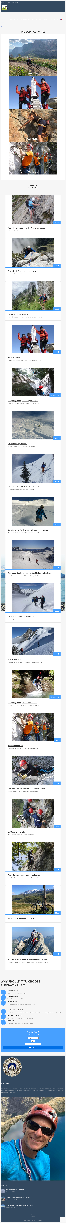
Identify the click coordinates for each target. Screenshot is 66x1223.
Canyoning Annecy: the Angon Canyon (23, 400)
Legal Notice (27, 1220)
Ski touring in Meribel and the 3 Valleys (23, 487)
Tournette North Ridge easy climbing (18, 1197)
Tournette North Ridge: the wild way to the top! (27, 959)
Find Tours (33, 1047)
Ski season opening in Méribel (15, 1189)
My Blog (38, 19)
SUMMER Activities (27, 19)
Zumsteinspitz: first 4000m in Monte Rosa (19, 1205)
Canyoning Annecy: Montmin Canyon (22, 702)
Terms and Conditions (37, 1220)
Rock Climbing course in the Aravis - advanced (26, 228)
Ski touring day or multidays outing (22, 616)
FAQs (45, 19)
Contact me (54, 19)
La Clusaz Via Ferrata (16, 832)
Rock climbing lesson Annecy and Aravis (24, 875)
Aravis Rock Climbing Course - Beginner (24, 271)
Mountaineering (14, 357)
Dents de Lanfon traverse (18, 314)
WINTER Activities (12, 19)
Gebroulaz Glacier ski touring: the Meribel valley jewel (30, 573)
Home (2, 19)
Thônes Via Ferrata (15, 746)
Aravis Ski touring (15, 659)
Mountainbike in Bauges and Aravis (22, 918)
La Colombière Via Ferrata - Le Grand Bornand (26, 789)
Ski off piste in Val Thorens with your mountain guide (29, 530)
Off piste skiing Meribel (17, 444)
